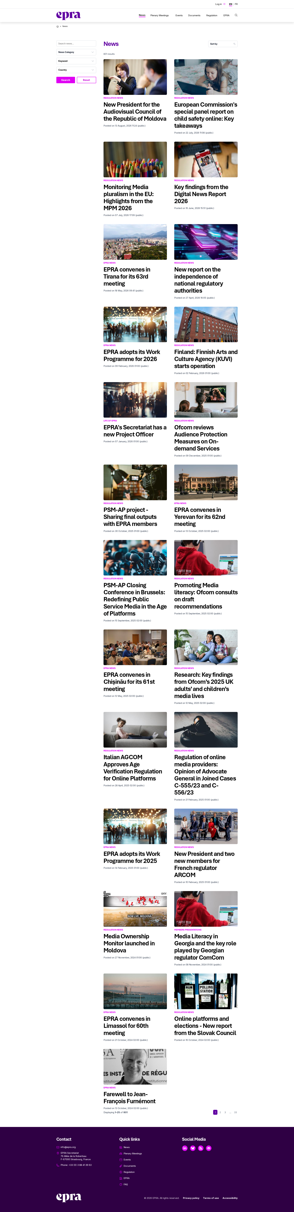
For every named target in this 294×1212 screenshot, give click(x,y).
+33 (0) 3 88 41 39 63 (80, 1165)
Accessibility (230, 1198)
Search (65, 80)
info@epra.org (68, 1147)
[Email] (208, 1148)
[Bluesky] (193, 1148)
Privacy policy (191, 1198)
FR (236, 4)
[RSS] (201, 1148)
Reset (86, 80)
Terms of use (211, 1198)
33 (235, 1112)
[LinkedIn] (185, 1148)
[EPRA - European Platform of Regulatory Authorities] (68, 16)
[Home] (57, 26)
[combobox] (76, 52)
